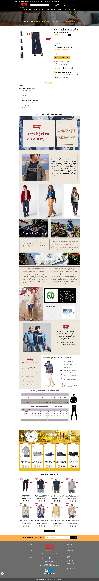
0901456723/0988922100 (64, 72)
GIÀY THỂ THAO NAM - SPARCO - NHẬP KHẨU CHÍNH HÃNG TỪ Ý (37, 462)
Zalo (96, 570)
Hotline (97, 567)
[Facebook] (45, 573)
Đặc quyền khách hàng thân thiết (71, 569)
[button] (22, 60)
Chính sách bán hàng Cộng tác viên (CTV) (70, 554)
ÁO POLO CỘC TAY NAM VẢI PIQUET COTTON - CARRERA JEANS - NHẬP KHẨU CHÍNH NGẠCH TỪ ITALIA (42, 496)
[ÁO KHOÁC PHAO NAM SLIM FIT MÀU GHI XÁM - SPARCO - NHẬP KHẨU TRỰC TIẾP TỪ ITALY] (25, 451)
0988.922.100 (51, 561)
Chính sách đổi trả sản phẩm (70, 557)
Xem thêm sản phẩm (49, 530)
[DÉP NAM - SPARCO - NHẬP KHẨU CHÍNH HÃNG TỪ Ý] (49, 451)
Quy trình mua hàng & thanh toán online (70, 561)
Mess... (97, 574)
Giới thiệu (30, 548)
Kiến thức (30, 552)
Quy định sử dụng (70, 552)
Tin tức (31, 550)
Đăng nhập (68, 4)
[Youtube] (51, 573)
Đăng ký (67, 5)
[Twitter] (48, 573)
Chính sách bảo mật (70, 548)
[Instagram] (54, 573)
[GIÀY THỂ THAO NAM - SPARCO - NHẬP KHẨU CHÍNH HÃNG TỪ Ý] (37, 451)
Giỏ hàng (30, 557)
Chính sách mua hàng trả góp (71, 566)
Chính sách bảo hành (70, 550)
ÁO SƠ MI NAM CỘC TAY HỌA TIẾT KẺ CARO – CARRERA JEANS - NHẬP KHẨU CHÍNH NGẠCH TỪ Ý (73, 496)
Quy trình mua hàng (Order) (70, 564)
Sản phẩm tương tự (49, 475)
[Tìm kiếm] (47, 5)
